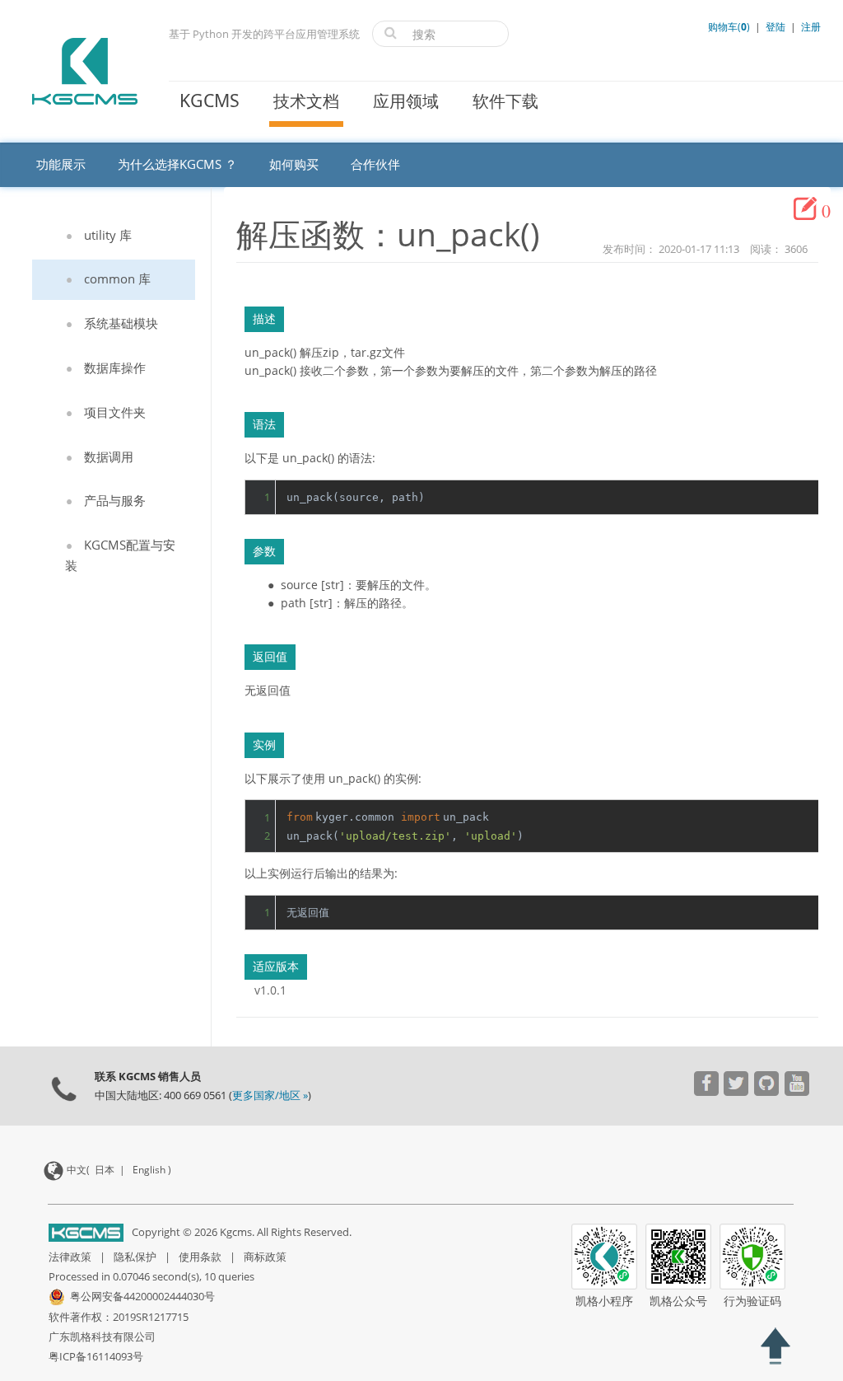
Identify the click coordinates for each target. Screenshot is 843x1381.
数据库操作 (115, 367)
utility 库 (108, 235)
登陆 (775, 27)
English (149, 1170)
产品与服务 (115, 500)
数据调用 (108, 456)
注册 (811, 27)
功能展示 (61, 164)
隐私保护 (135, 1256)
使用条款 (200, 1256)
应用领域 (406, 101)
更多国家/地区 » (270, 1095)
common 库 (117, 278)
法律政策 (70, 1256)
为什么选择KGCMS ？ (177, 164)
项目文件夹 (115, 412)
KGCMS (209, 100)
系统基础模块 (121, 323)
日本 (104, 1170)
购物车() (730, 27)
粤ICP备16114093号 (96, 1356)
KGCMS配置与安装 (120, 554)
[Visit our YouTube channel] (706, 1085)
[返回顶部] (775, 1348)
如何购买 (294, 164)
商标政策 (265, 1256)
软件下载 (505, 101)
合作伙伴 (375, 164)
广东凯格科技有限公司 (102, 1336)
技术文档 (306, 101)
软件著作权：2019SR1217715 (119, 1316)
